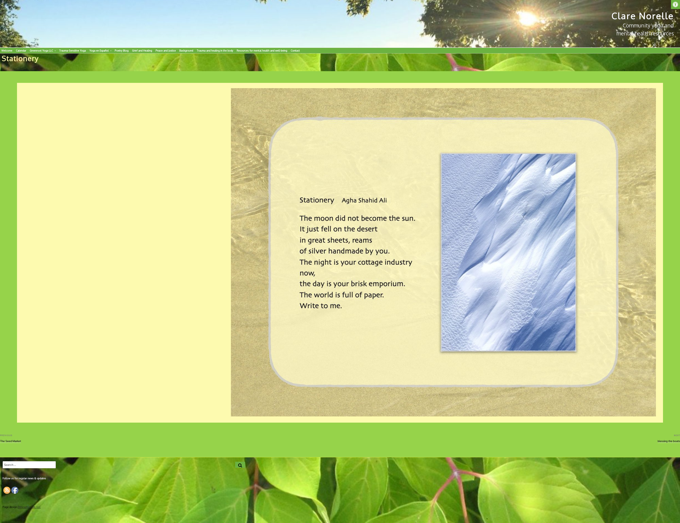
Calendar (21, 50)
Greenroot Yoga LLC (41, 50)
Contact (295, 50)
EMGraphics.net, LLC (29, 506)
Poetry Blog (122, 50)
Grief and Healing (142, 50)
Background (186, 50)
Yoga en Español (99, 50)
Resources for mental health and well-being (262, 50)
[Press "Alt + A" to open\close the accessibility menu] (675, 4)
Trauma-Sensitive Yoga (72, 50)
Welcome (6, 50)
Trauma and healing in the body (215, 50)
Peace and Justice (166, 50)
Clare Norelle (642, 15)
